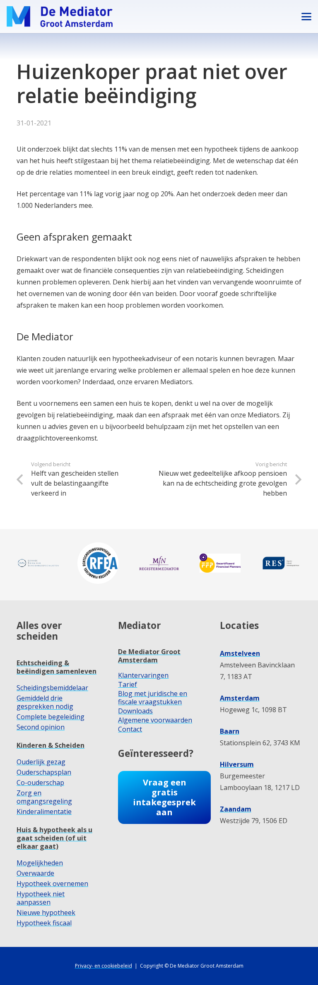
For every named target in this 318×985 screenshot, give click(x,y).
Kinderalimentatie (44, 811)
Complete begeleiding (50, 716)
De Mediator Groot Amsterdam (149, 656)
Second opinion (41, 727)
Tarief (127, 684)
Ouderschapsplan (44, 772)
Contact (130, 729)
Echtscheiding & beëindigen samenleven (56, 667)
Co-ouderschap (40, 782)
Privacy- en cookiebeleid (103, 965)
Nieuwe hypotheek (46, 912)
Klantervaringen (143, 675)
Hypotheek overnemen (52, 883)
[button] (306, 17)
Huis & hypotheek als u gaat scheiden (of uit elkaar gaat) (54, 838)
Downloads (135, 710)
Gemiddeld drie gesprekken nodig (45, 702)
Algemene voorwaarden (155, 720)
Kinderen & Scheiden (50, 745)
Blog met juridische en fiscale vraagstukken (152, 697)
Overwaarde (35, 873)
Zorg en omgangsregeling (44, 797)
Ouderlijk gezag (41, 761)
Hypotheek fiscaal (44, 922)
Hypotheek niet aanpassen (41, 898)
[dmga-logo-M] (60, 16)
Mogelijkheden (40, 862)
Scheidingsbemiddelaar (52, 687)
